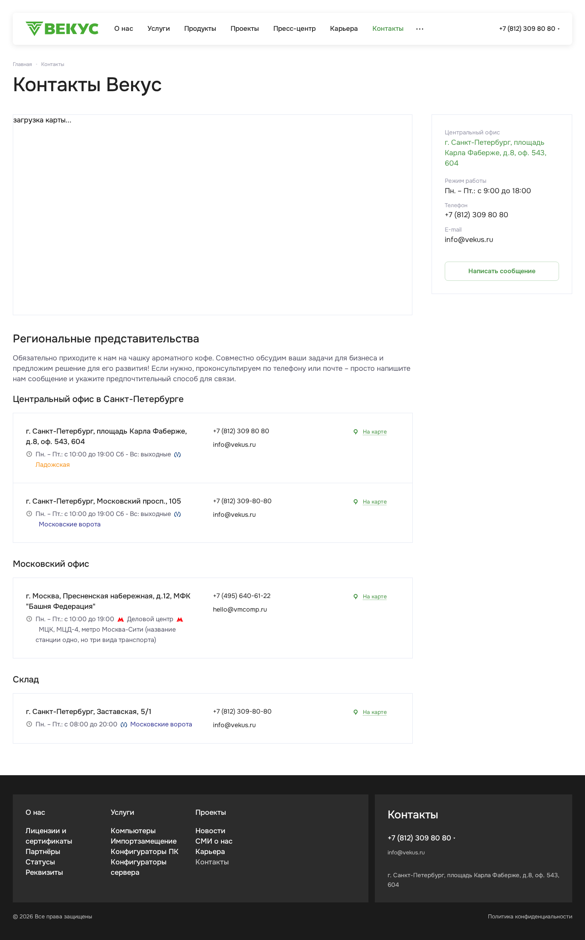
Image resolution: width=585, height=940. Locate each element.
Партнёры (43, 851)
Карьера (210, 851)
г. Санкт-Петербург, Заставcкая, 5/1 (88, 711)
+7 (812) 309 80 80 (527, 28)
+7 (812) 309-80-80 (242, 501)
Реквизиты (44, 872)
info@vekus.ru (234, 444)
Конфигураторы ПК (145, 851)
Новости (210, 830)
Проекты (210, 812)
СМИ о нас (214, 841)
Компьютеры (133, 830)
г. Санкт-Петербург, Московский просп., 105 (103, 501)
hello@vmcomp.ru (240, 609)
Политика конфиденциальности (530, 916)
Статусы (40, 862)
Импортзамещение (144, 841)
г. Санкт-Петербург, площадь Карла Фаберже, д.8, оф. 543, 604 (495, 153)
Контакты (212, 862)
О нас (35, 812)
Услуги (122, 812)
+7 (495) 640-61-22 (242, 596)
